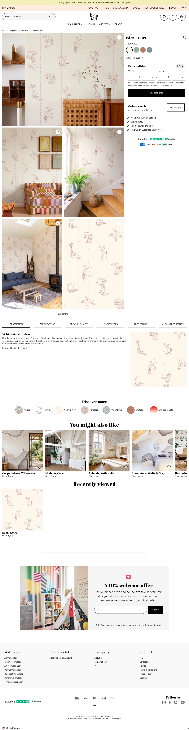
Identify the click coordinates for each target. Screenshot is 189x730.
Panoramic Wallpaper (14, 678)
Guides (136, 8)
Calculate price (156, 93)
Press (96, 666)
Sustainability (120, 8)
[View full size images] (119, 37)
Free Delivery (141, 324)
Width (141, 74)
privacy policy (138, 625)
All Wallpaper (10, 658)
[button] (183, 7)
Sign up (155, 610)
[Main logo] (94, 16)
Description (16, 324)
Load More (63, 314)
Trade (105, 8)
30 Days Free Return (173, 324)
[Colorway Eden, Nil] (150, 50)
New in (91, 24)
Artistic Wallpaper (26, 31)
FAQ (141, 658)
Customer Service (154, 8)
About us (93, 8)
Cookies (143, 678)
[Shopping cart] (182, 17)
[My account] (173, 17)
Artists (103, 24)
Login (174, 8)
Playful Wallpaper (12, 670)
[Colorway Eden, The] (136, 50)
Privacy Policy (146, 674)
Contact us (144, 662)
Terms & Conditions (148, 670)
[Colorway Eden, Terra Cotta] (143, 50)
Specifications (47, 324)
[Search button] (50, 16)
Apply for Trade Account (61, 658)
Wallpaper (73, 24)
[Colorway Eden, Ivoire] (129, 50)
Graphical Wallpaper (13, 662)
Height (170, 74)
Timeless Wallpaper (13, 682)
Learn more (157, 130)
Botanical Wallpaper (13, 674)
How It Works (110, 324)
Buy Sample (175, 107)
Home (4, 31)
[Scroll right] (179, 450)
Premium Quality (79, 324)
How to (143, 666)
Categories (13, 31)
